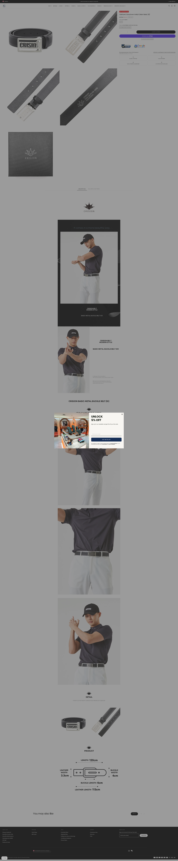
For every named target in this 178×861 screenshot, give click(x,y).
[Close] (122, 414)
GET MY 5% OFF (106, 439)
